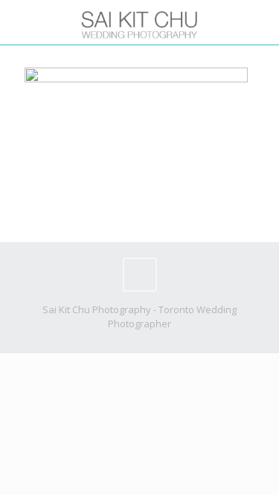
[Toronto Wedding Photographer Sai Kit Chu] (139, 22)
